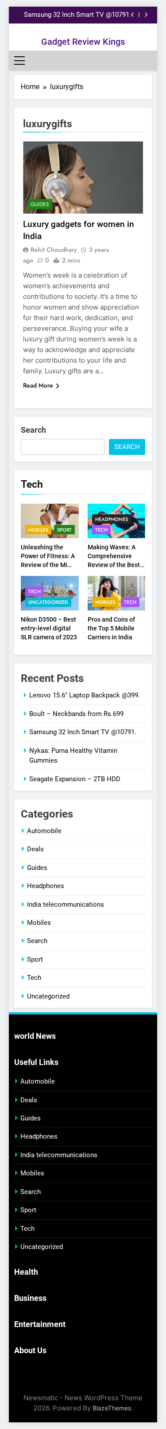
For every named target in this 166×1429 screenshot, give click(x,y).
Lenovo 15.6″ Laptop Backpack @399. (84, 695)
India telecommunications (65, 904)
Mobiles (38, 529)
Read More (38, 385)
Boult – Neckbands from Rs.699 (76, 714)
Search (33, 430)
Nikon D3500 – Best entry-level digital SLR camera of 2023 (49, 628)
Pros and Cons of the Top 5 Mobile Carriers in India (111, 628)
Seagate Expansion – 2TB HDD (74, 779)
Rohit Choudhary (54, 249)
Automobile (44, 831)
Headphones (111, 519)
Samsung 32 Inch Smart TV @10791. (77, 15)
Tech (101, 529)
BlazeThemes (112, 1408)
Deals (35, 849)
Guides (40, 204)
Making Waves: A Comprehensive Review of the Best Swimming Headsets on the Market (116, 565)
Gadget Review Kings (83, 41)
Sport (64, 529)
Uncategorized (48, 602)
